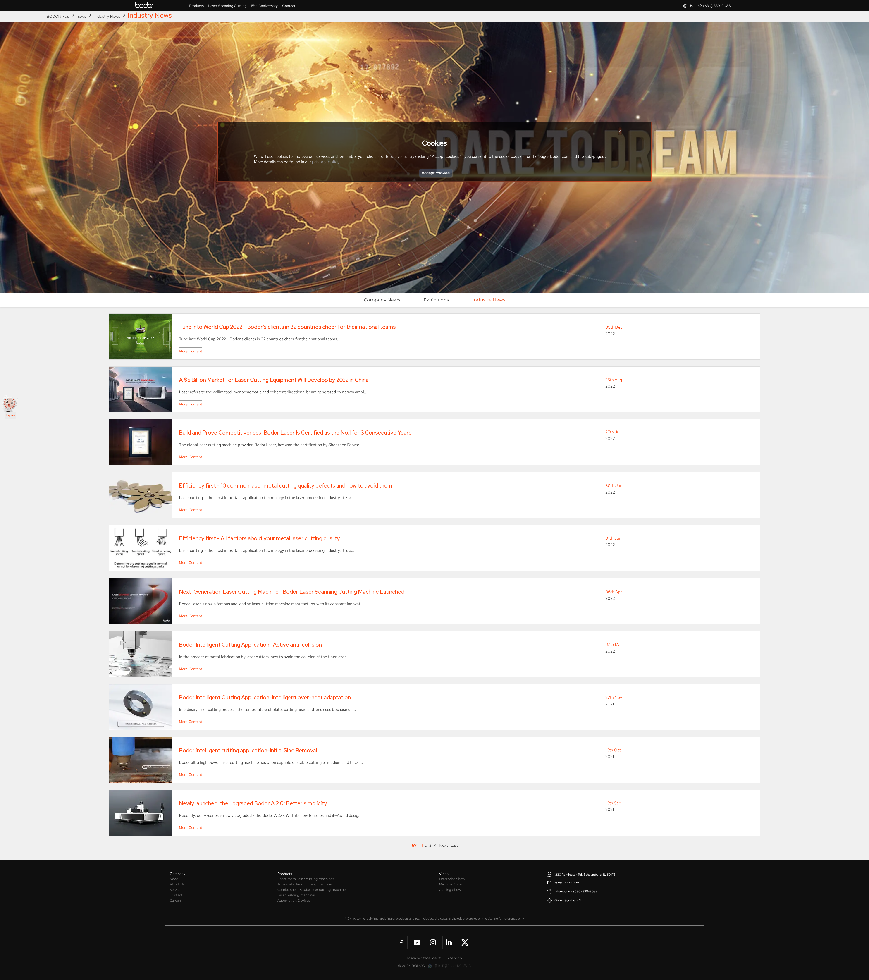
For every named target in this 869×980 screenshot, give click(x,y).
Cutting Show (450, 890)
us (67, 16)
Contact (176, 895)
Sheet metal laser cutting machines (305, 879)
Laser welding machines (296, 895)
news (81, 16)
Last (454, 845)
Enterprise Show (452, 879)
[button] (688, 5)
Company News (382, 300)
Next (443, 845)
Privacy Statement (424, 958)
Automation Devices (293, 901)
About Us (177, 884)
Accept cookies (436, 172)
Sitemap (454, 958)
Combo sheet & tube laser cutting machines (312, 890)
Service (175, 890)
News (174, 879)
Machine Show (450, 884)
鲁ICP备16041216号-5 (452, 966)
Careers (176, 901)
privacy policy (326, 161)
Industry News (107, 16)
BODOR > (56, 16)
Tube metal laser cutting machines (305, 884)
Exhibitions (436, 300)
